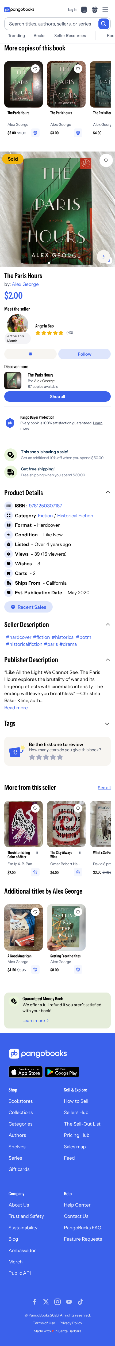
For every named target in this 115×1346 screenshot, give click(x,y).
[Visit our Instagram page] (57, 1302)
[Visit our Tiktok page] (80, 1302)
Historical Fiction (75, 515)
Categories (20, 1124)
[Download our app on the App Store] (26, 1072)
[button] (57, 493)
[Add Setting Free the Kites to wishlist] (78, 912)
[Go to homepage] (19, 9)
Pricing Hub (77, 1135)
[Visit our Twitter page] (46, 1302)
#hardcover (19, 637)
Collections (21, 1112)
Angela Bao (44, 326)
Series (15, 1158)
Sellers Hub (76, 1112)
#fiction (41, 637)
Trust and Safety (26, 1216)
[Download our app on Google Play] (62, 1072)
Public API (20, 1273)
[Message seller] (30, 354)
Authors (17, 1135)
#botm (83, 637)
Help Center (77, 1205)
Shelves (17, 1146)
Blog (13, 1239)
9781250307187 (45, 505)
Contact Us (76, 1216)
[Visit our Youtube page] (69, 1302)
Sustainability (23, 1227)
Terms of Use (44, 1323)
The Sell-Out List (82, 1124)
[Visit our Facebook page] (34, 1302)
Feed (69, 1158)
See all (104, 788)
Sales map (75, 1146)
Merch (16, 1261)
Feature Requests (83, 1239)
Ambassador (22, 1250)
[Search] (103, 24)
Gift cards (19, 1169)
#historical (63, 637)
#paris (51, 644)
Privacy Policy (70, 1323)
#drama (68, 644)
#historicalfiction (24, 644)
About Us (19, 1205)
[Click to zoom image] (57, 209)
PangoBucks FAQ (82, 1227)
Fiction (45, 515)
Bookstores (21, 1101)
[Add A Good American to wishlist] (35, 912)
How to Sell (76, 1101)
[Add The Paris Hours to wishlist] (106, 160)
